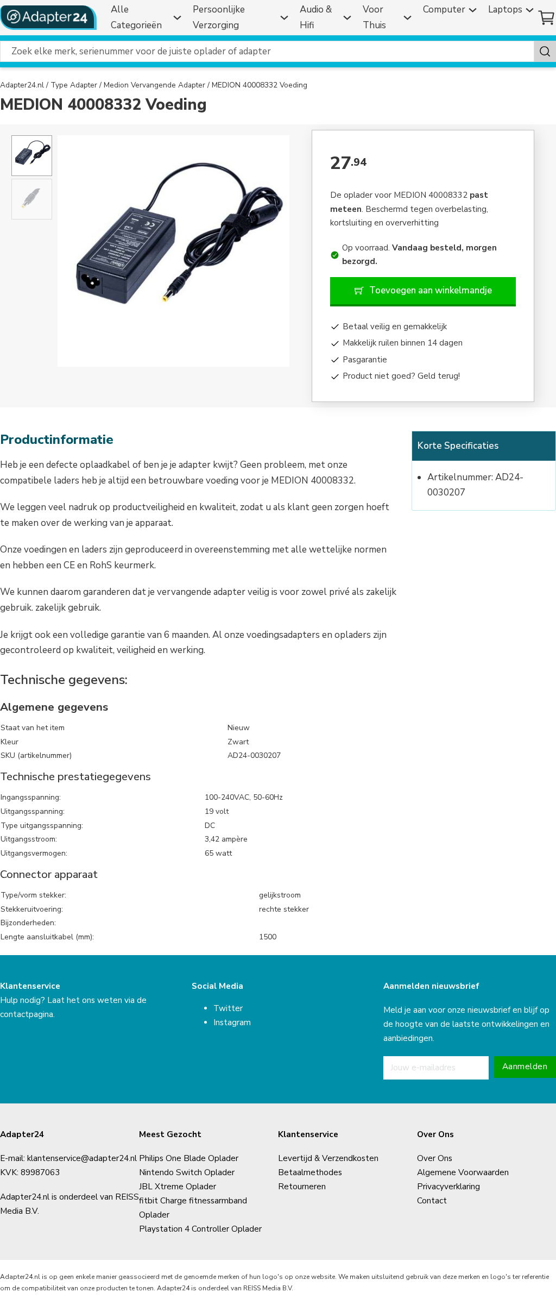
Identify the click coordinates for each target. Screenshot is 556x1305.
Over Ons (434, 1158)
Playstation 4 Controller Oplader (200, 1229)
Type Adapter (73, 85)
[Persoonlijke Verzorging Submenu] (286, 17)
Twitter (228, 1008)
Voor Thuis (374, 17)
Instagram (232, 1022)
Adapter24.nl (22, 85)
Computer (444, 9)
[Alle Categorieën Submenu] (179, 17)
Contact (432, 1200)
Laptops (505, 9)
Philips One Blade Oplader (188, 1158)
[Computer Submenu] (474, 10)
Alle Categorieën (136, 17)
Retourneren (302, 1186)
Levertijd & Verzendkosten (328, 1158)
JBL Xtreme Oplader (177, 1186)
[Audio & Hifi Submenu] (349, 17)
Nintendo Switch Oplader (187, 1172)
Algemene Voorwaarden (463, 1172)
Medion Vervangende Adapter (154, 85)
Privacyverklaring (448, 1186)
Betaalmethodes (310, 1172)
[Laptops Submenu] (531, 10)
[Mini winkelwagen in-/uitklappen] (546, 17)
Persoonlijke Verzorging (219, 17)
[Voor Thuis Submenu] (409, 17)
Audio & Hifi (316, 17)
